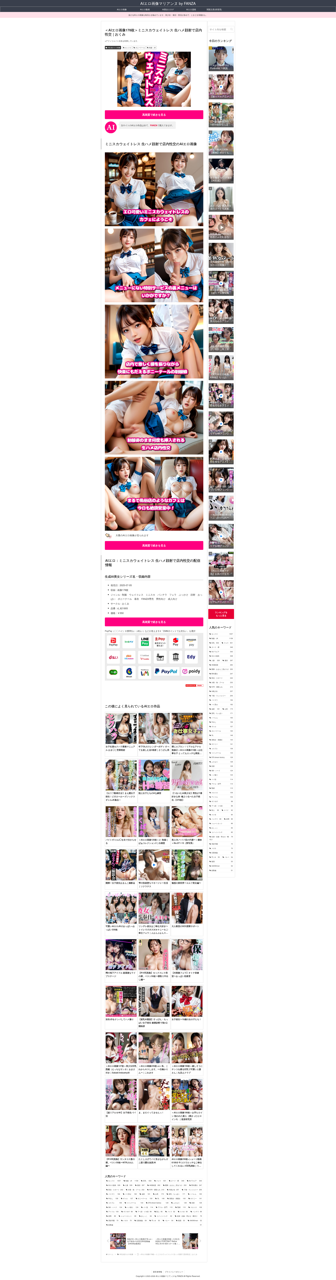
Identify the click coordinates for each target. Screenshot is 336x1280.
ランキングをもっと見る (221, 614)
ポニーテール (140, 47)
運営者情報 (157, 1271)
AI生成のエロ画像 (114, 47)
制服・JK (152, 47)
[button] (231, 29)
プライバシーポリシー (174, 1271)
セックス (128, 47)
